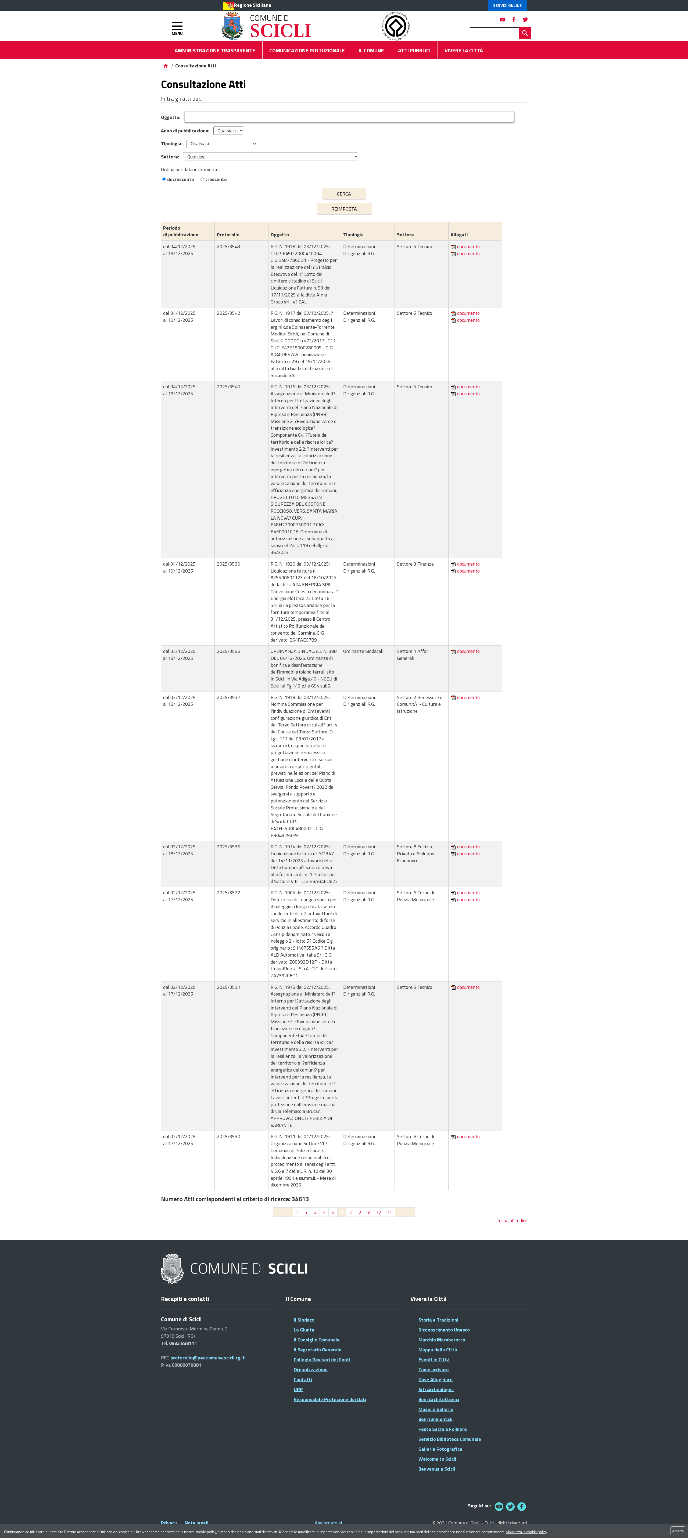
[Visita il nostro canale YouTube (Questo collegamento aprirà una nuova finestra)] (510, 1506)
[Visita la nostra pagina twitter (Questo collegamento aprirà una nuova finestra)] (525, 19)
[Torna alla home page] (165, 65)
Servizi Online (507, 5)
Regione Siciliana (252, 5)
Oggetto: (170, 117)
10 (378, 1212)
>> (409, 1212)
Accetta (678, 1531)
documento (468, 246)
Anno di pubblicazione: (185, 130)
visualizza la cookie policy (526, 1532)
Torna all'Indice (512, 1220)
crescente (216, 179)
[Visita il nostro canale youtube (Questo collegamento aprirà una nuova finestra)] (503, 19)
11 (389, 1212)
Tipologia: (171, 143)
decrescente (180, 179)
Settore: (170, 156)
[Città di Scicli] (235, 1269)
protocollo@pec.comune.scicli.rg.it (207, 1357)
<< (279, 1212)
